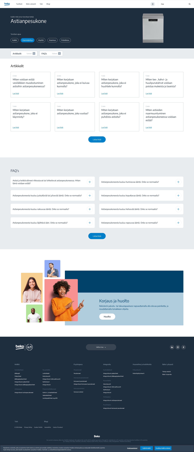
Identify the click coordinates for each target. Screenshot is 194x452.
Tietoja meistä (166, 371)
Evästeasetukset (132, 448)
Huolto (107, 316)
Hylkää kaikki (147, 448)
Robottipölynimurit (138, 373)
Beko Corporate (167, 374)
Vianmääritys (27, 40)
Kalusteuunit (46, 376)
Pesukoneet (77, 373)
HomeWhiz (47, 427)
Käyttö (41, 40)
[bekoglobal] (7, 4)
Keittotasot (46, 382)
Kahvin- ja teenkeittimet (50, 392)
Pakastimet (18, 376)
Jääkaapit (17, 373)
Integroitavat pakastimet (22, 382)
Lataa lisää (97, 139)
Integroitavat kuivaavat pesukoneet (84, 384)
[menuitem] (19, 4)
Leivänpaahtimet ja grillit (50, 398)
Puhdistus (65, 40)
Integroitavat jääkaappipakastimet (25, 384)
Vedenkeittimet (47, 395)
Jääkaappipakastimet (21, 379)
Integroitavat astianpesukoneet (24, 392)
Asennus (52, 40)
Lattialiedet (46, 373)
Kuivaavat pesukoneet (80, 381)
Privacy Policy (28, 427)
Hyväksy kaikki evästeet (163, 448)
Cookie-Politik (38, 427)
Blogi (46, 421)
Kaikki (14, 40)
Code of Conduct (58, 427)
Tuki (16, 421)
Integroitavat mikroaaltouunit (51, 379)
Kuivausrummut (78, 392)
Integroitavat (47, 384)
